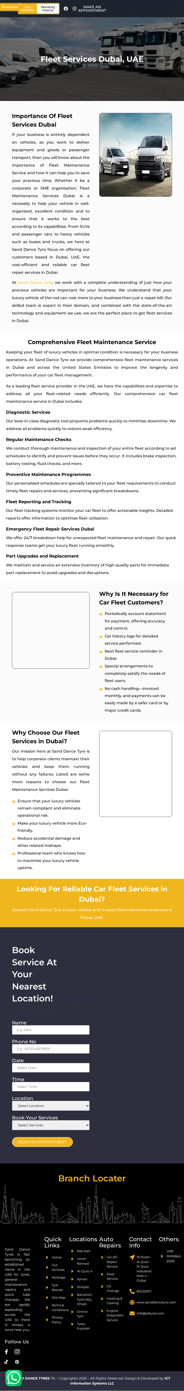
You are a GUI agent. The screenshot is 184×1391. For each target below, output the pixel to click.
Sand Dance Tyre (35, 282)
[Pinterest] (17, 1361)
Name (21, 1022)
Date (19, 1060)
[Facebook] (66, 8)
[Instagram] (74, 8)
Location (24, 1098)
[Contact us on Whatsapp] (14, 1378)
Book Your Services (36, 1117)
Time (19, 1079)
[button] (27, 9)
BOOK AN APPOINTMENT (42, 1142)
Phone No (25, 1041)
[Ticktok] (6, 1361)
